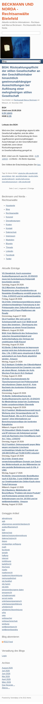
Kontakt (9, 228)
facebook (6, 550)
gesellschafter (33, 176)
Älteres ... (6, 688)
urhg (4, 613)
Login (4, 656)
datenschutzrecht (9, 538)
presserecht (7, 593)
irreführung (6, 561)
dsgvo (4, 541)
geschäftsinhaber (21, 176)
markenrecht (7, 573)
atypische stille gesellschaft (28, 173)
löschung (6, 567)
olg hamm (6, 584)
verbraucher (7, 618)
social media (7, 598)
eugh (4, 547)
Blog (8, 209)
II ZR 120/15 (7, 113)
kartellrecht (6, 564)
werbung (5, 624)
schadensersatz (8, 595)
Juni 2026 (6, 674)
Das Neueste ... (8, 685)
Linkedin (9, 251)
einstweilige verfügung (11, 544)
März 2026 (6, 682)
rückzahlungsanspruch (9, 182)
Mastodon (10, 240)
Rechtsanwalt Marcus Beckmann (25, 100)
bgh (13, 176)
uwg (3, 615)
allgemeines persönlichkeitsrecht (16, 524)
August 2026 (7, 668)
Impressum (10, 236)
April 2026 (6, 679)
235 (9, 116)
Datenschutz (11, 232)
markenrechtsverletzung (12, 575)
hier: (39, 165)
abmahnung (7, 518)
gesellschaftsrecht (8, 179)
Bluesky (9, 244)
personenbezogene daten (13, 590)
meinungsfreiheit (9, 578)
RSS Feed (8, 642)
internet (5, 558)
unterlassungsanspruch (12, 601)
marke (4, 570)
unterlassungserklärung (12, 604)
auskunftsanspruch (10, 527)
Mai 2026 (6, 676)
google (5, 553)
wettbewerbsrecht (9, 627)
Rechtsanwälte (12, 213)
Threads (9, 247)
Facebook (10, 255)
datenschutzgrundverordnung (14, 536)
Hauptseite (10, 206)
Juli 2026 (6, 671)
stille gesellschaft (24, 182)
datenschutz (7, 533)
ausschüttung (6, 176)
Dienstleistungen (13, 221)
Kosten (9, 225)
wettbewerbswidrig (10, 630)
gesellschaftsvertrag (23, 179)
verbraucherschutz (10, 621)
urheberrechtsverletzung (12, 610)
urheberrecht (7, 607)
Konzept (9, 217)
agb (3, 521)
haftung (5, 555)
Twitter (8, 259)
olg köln (5, 587)
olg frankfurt (7, 581)
